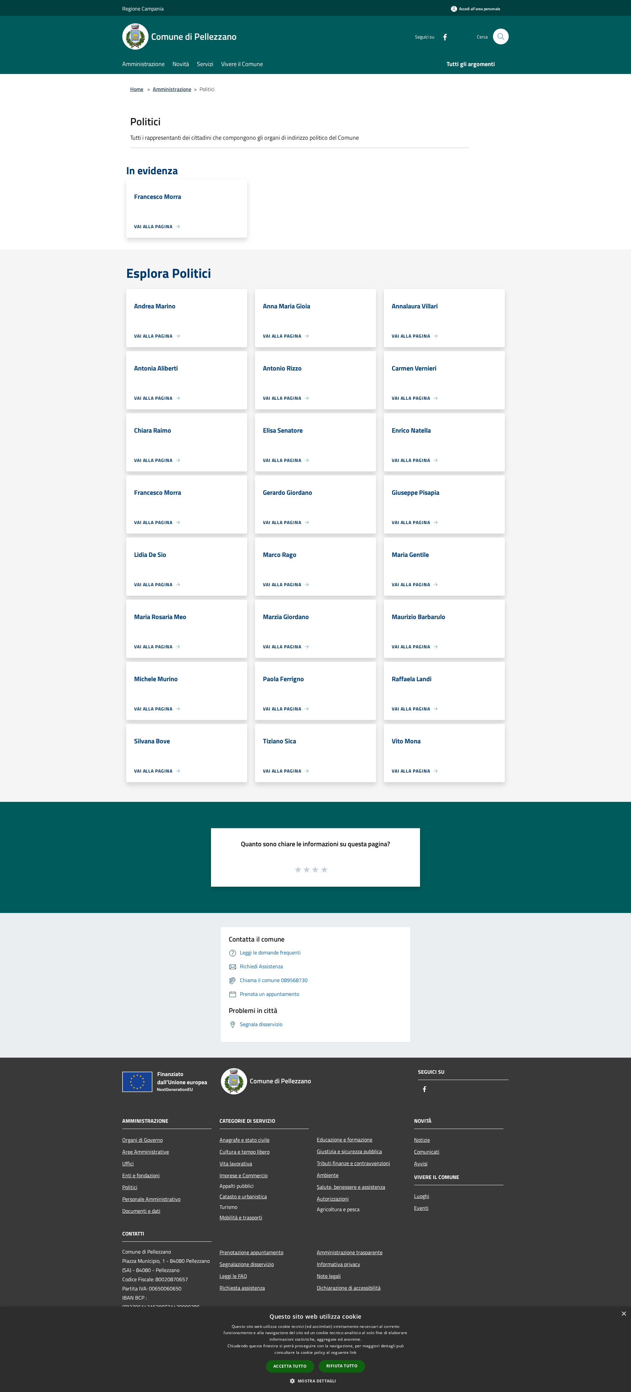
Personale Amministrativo (151, 1199)
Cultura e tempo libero (244, 1152)
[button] (315, 1381)
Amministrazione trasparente (350, 1252)
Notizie (422, 1140)
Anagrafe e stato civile (244, 1140)
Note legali (329, 1276)
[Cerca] (501, 36)
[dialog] (315, 1349)
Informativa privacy (338, 1264)
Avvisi (421, 1163)
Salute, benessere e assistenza (351, 1187)
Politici (129, 1187)
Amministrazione (172, 89)
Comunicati (426, 1152)
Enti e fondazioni (141, 1175)
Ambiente (328, 1175)
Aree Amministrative (145, 1152)
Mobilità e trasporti (241, 1217)
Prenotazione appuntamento (251, 1252)
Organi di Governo (142, 1140)
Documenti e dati (141, 1211)
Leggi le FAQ (233, 1276)
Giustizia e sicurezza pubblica (349, 1151)
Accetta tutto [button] (290, 1366)
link (353, 1352)
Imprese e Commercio (244, 1175)
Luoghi (421, 1196)
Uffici (128, 1163)
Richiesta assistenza (242, 1288)
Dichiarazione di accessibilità (349, 1288)
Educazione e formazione (344, 1139)
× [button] (623, 1313)
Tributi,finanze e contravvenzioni (353, 1163)
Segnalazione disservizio (247, 1264)
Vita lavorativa (236, 1163)
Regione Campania (143, 8)
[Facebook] (442, 36)
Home (136, 89)
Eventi (421, 1208)
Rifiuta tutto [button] (342, 1366)
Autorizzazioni (333, 1199)
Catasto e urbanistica (243, 1196)
